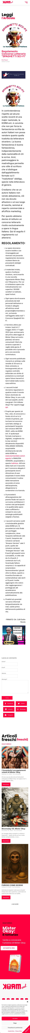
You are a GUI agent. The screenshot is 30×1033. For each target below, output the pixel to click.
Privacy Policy (18, 1031)
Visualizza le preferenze (15, 1027)
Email (3, 667)
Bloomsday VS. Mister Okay (13, 829)
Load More (15, 904)
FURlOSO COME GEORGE (12, 885)
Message (4, 679)
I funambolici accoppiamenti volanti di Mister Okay (14, 771)
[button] (27, 1002)
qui (6, 407)
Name (4, 661)
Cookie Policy (11, 1031)
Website (4, 673)
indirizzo (14, 463)
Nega (15, 1023)
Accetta (15, 1018)
